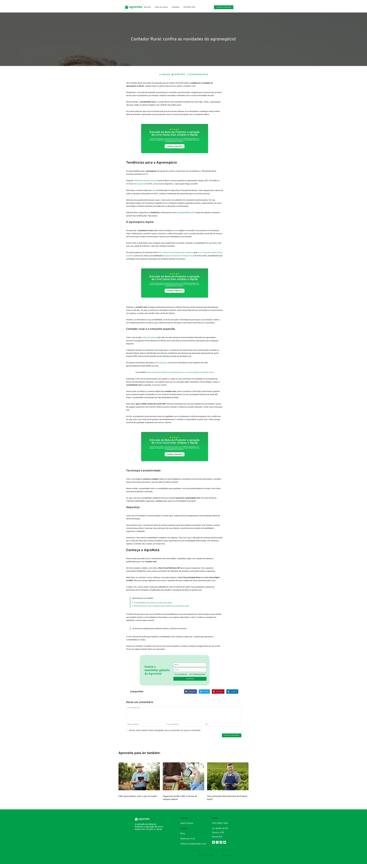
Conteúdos (176, 7)
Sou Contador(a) (181, 674)
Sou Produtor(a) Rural (197, 674)
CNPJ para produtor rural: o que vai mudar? (138, 796)
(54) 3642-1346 (189, 7)
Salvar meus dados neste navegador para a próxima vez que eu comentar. (165, 730)
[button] (190, 691)
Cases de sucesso (161, 7)
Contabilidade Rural (198, 74)
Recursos (147, 7)
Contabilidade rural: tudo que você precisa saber (153, 603)
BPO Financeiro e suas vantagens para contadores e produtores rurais (161, 606)
